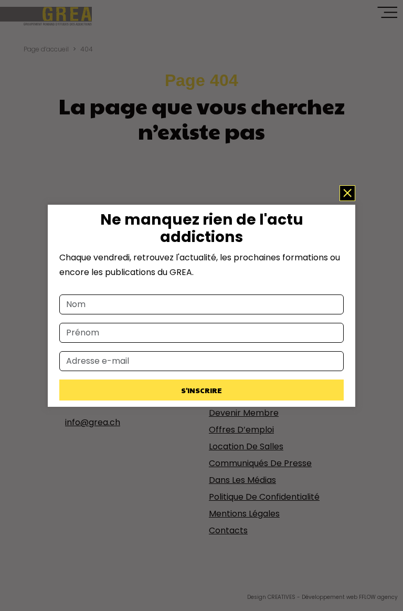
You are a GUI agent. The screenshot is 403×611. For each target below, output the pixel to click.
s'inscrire (201, 390)
